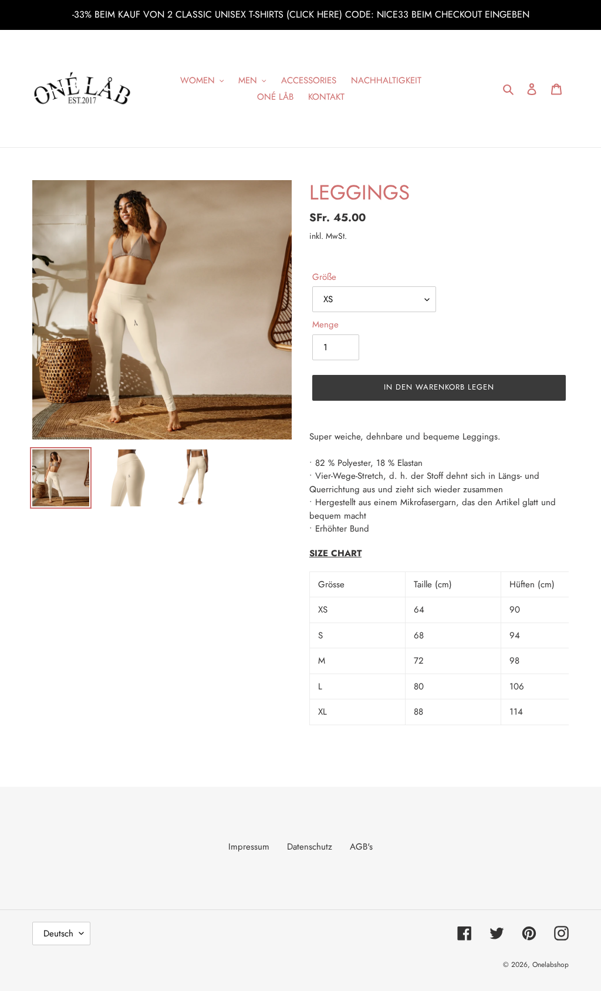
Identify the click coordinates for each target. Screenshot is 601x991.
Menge (325, 324)
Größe (324, 276)
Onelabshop (550, 964)
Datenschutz (309, 846)
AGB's (361, 846)
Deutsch (58, 933)
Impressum (248, 846)
